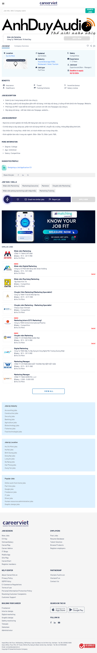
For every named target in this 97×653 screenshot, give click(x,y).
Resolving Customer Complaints (14, 594)
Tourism (55, 64)
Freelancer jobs (11, 492)
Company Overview (21, 46)
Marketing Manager (22, 361)
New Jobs (5, 535)
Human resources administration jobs (19, 501)
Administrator (7, 630)
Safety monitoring (9, 621)
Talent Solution (56, 542)
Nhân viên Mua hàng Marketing (26, 279)
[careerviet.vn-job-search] (58, 610)
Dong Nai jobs (10, 456)
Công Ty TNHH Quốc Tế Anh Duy (19, 39)
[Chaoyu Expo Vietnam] (7, 309)
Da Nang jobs (10, 462)
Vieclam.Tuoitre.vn (57, 575)
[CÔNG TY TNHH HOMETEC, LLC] (7, 378)
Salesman (5, 627)
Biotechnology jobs (12, 425)
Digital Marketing (21, 348)
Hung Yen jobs (10, 468)
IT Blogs (5, 551)
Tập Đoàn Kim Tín (20, 282)
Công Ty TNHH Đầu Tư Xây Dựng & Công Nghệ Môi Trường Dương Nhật (39, 351)
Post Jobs (54, 535)
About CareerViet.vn (9, 575)
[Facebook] (50, 622)
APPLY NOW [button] (77, 38)
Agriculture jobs (11, 422)
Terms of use (7, 588)
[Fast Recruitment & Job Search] (48, 3)
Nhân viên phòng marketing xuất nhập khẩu (19, 191)
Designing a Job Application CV (20, 167)
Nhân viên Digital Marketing (25, 266)
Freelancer (6, 608)
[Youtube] (59, 622)
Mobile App (6, 555)
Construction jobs (11, 413)
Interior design (7, 611)
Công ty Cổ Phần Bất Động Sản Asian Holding (30, 269)
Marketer (45, 186)
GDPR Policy (6, 581)
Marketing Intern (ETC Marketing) (28, 320)
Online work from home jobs (15, 483)
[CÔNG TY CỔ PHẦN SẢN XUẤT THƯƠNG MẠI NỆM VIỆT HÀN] (7, 365)
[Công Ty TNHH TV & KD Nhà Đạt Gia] (7, 296)
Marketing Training (47, 191)
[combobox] (43, 10)
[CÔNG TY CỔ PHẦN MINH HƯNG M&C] (7, 337)
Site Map (5, 558)
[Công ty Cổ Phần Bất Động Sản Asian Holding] (7, 268)
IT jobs (7, 495)
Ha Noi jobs (9, 450)
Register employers (57, 548)
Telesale (5, 624)
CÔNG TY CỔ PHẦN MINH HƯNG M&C (27, 338)
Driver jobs (9, 498)
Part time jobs (10, 486)
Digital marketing (8, 614)
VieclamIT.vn (55, 578)
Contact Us (54, 581)
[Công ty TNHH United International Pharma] (7, 322)
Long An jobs (10, 459)
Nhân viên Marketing (11, 186)
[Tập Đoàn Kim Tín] (7, 283)
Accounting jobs (11, 410)
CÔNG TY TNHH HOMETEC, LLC (25, 377)
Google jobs (9, 489)
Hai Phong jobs (10, 465)
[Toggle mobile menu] (3, 3)
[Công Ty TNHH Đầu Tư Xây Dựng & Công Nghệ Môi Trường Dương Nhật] (7, 352)
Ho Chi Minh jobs (11, 446)
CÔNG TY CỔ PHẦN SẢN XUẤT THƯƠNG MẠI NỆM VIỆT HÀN (35, 364)
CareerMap (6, 545)
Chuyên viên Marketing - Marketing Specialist (32, 305)
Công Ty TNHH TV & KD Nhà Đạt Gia (26, 295)
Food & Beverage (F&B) (46, 62)
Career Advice (7, 548)
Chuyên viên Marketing (61, 186)
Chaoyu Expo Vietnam (22, 308)
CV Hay (4, 539)
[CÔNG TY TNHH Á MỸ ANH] (7, 255)
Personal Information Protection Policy (17, 591)
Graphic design (7, 617)
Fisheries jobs (10, 428)
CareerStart (6, 561)
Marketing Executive (30, 186)
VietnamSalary (7, 542)
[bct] (86, 646)
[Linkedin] (55, 622)
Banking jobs (10, 419)
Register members (9, 564)
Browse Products (57, 545)
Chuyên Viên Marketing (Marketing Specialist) (33, 292)
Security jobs (10, 416)
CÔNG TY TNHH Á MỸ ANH (23, 253)
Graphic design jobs (12, 504)
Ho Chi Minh (10, 56)
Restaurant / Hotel (44, 64)
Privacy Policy (7, 578)
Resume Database (57, 539)
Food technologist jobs (13, 432)
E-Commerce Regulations (12, 584)
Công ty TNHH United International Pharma (29, 323)
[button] (88, 46)
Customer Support (9, 597)
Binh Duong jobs (11, 453)
